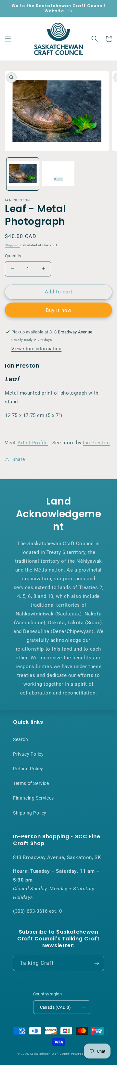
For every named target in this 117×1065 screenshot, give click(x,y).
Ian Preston (96, 443)
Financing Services (33, 798)
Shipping (12, 245)
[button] (8, 39)
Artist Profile (33, 443)
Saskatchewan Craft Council (50, 1053)
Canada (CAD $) (55, 1007)
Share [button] (18, 459)
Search (20, 739)
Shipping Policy (29, 813)
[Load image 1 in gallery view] (22, 174)
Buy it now (59, 310)
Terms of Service (31, 783)
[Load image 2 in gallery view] (58, 174)
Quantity (13, 255)
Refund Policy (28, 768)
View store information (36, 348)
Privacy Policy (28, 754)
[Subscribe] (96, 963)
